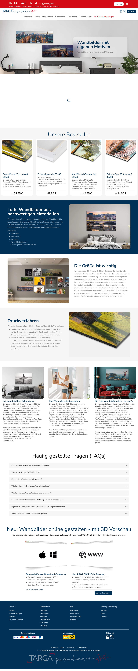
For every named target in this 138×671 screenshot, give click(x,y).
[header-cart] (124, 11)
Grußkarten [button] (72, 16)
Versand (104, 617)
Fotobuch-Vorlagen (15, 614)
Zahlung (104, 611)
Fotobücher (43, 611)
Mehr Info (119, 4)
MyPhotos (73, 620)
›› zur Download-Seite (34, 590)
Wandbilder (43, 617)
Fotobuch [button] (28, 16)
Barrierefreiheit (82, 648)
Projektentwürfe (75, 617)
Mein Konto (74, 611)
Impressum (54, 648)
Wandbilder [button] (47, 16)
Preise (103, 614)
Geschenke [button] (60, 16)
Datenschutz (71, 648)
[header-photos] (120, 11)
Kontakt (11, 611)
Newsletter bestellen (16, 620)
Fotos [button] (37, 16)
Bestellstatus (74, 614)
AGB (62, 648)
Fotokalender (44, 614)
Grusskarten (44, 623)
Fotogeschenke (45, 620)
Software (12, 617)
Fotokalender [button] (85, 16)
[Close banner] (127, 4)
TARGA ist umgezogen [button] (104, 16)
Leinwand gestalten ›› (103, 593)
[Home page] (19, 11)
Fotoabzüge (43, 626)
